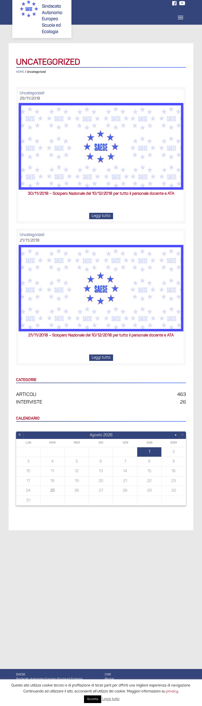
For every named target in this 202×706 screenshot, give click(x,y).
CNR (108, 674)
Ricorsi (109, 679)
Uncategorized (32, 93)
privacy (172, 691)
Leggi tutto (101, 216)
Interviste (29, 402)
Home (20, 72)
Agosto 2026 (101, 435)
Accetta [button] (92, 699)
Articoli (26, 394)
